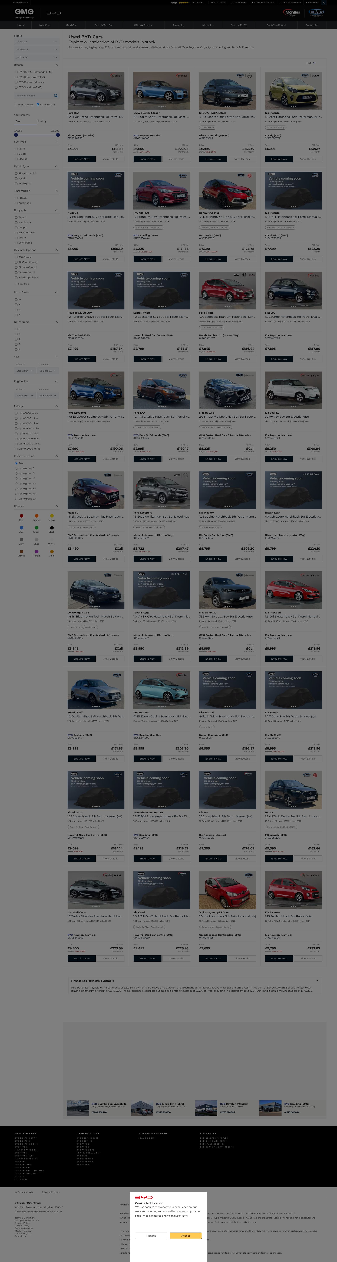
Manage (151, 1235)
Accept (185, 1235)
